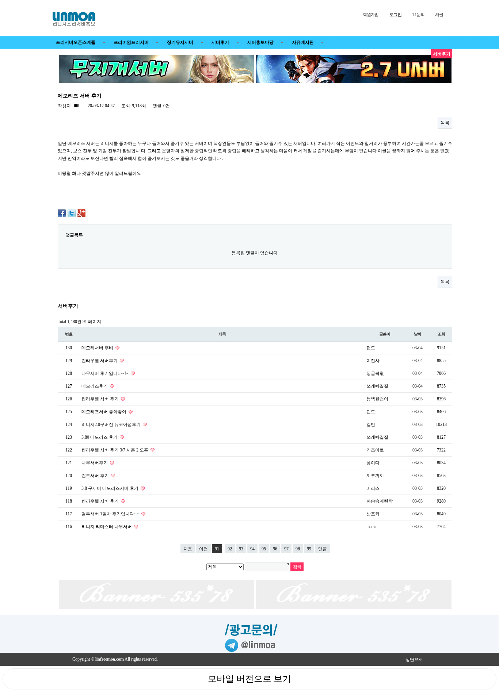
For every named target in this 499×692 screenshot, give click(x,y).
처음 (187, 548)
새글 (439, 14)
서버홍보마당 (260, 42)
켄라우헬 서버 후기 (100, 398)
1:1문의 (418, 14)
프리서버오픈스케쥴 (75, 42)
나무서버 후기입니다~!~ (105, 373)
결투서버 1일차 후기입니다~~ (110, 513)
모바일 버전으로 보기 (249, 679)
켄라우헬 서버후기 (100, 360)
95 (264, 548)
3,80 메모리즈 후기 (100, 437)
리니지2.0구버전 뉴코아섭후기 (111, 424)
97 (286, 548)
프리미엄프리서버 (131, 42)
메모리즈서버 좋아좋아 (104, 411)
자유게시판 (303, 42)
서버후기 (220, 42)
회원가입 (370, 14)
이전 (203, 548)
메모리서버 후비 (97, 347)
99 (309, 548)
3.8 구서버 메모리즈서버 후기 (110, 488)
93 (241, 548)
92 (230, 548)
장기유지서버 (180, 42)
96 (275, 548)
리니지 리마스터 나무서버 (107, 526)
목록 (445, 122)
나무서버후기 (95, 462)
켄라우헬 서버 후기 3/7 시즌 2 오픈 (115, 450)
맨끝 (322, 548)
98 (298, 548)
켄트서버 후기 (95, 475)
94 (252, 548)
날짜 (417, 334)
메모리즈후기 (95, 386)
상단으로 (414, 659)
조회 (441, 334)
